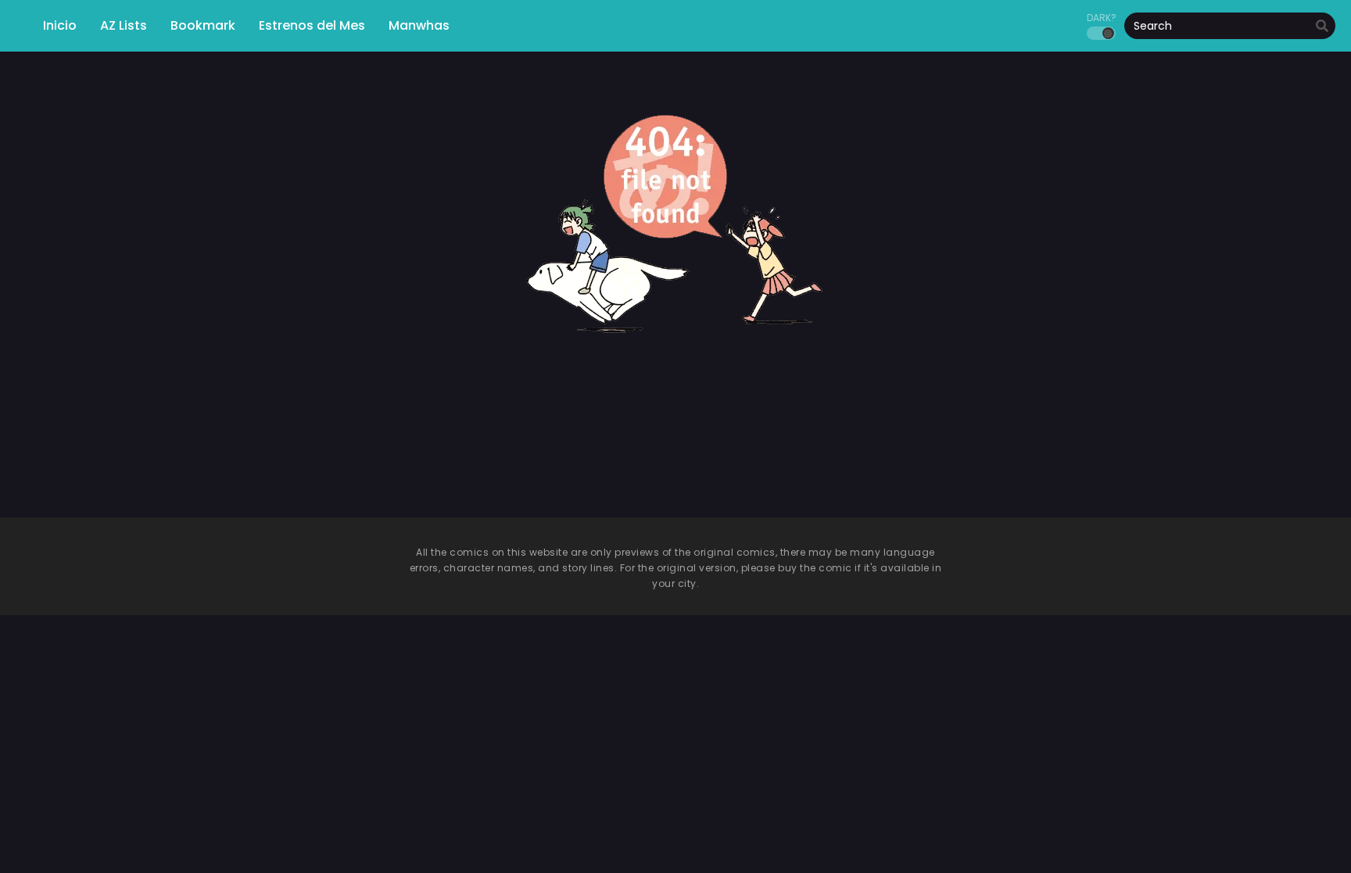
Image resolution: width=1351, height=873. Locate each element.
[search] (1322, 27)
